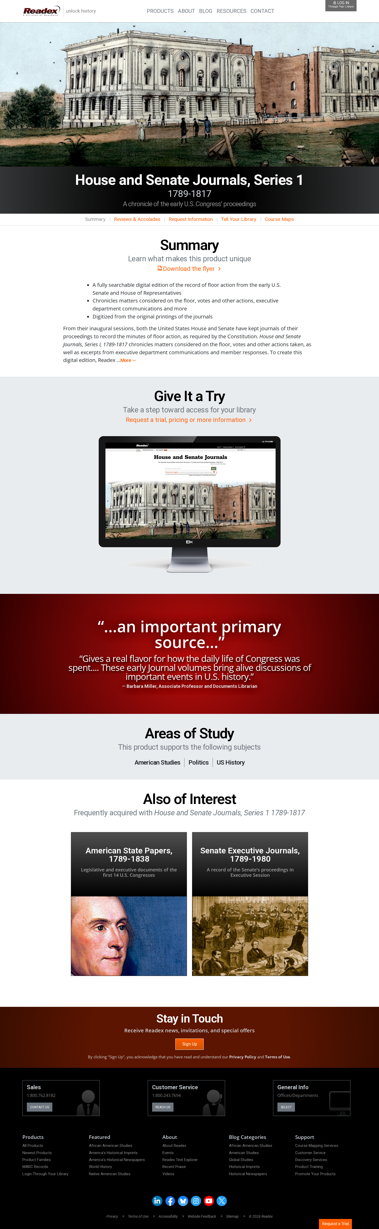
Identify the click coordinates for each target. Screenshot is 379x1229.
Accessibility (168, 1216)
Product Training (309, 1166)
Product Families (36, 1159)
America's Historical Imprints (113, 1152)
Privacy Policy (242, 1056)
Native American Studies (109, 1174)
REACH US (162, 1107)
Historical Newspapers (248, 1174)
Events (168, 1152)
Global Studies (241, 1159)
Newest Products (37, 1152)
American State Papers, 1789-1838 (129, 855)
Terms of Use (277, 1056)
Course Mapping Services (316, 1145)
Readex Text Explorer (180, 1159)
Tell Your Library (238, 219)
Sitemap (232, 1216)
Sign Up (189, 1043)
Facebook (170, 1201)
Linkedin (157, 1201)
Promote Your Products (315, 1174)
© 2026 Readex (261, 1216)
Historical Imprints (244, 1166)
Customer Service (310, 1152)
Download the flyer (189, 268)
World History (100, 1166)
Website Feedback (202, 1216)
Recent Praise (174, 1166)
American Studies (244, 1152)
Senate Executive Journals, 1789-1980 (250, 855)
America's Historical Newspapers (117, 1159)
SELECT (286, 1107)
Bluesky (183, 1201)
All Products (32, 1145)
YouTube (208, 1201)
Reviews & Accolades (137, 219)
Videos (168, 1174)
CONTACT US (39, 1107)
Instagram (196, 1201)
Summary (95, 219)
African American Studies (110, 1145)
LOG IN (341, 4)
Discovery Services (311, 1159)
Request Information (191, 219)
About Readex (174, 1145)
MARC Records (35, 1166)
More (125, 360)
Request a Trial (335, 1223)
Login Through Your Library (45, 1174)
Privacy (112, 1216)
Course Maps (279, 219)
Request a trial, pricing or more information (186, 419)
